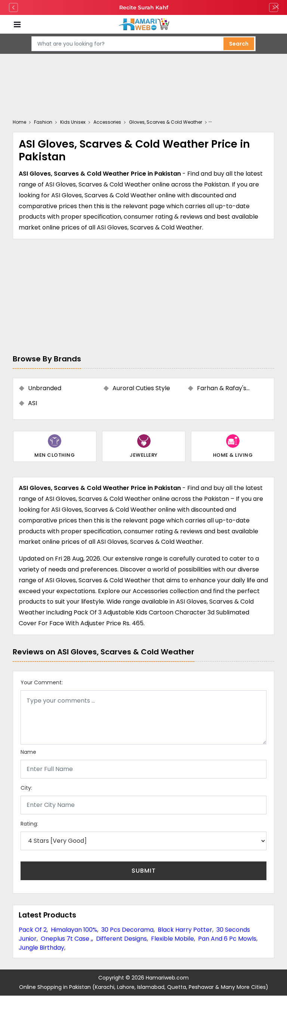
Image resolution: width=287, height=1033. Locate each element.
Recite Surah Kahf (143, 7)
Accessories (107, 122)
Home (19, 122)
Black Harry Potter (185, 929)
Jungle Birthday (41, 947)
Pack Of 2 (33, 929)
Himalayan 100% (74, 929)
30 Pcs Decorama (127, 929)
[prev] (13, 7)
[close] (277, 7)
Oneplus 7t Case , (66, 938)
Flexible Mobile (172, 938)
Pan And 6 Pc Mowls (227, 938)
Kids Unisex (73, 122)
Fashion (43, 122)
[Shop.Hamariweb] (143, 24)
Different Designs (121, 938)
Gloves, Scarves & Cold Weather (165, 122)
